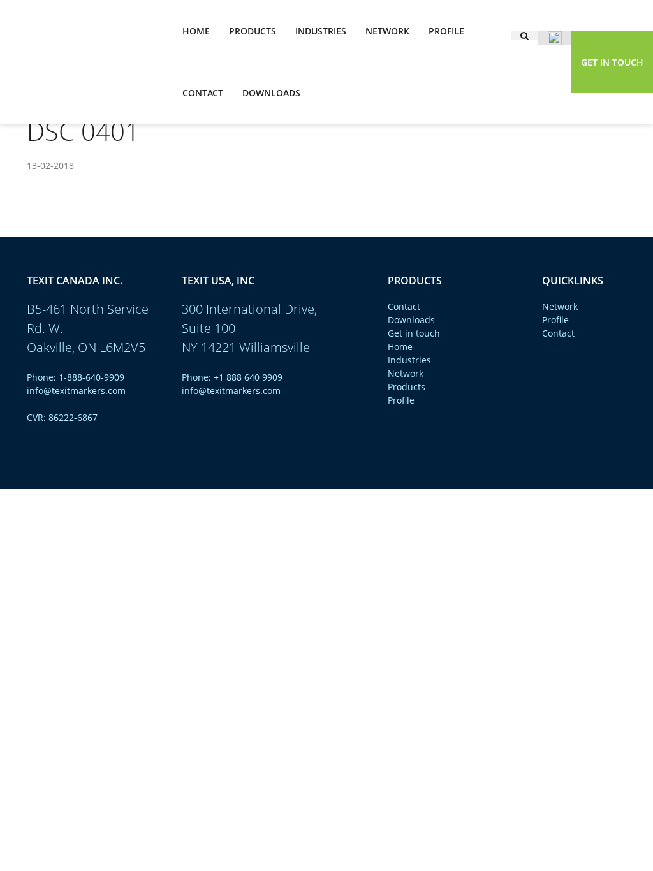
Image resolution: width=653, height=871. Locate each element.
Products (252, 31)
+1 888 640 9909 (248, 377)
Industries (320, 31)
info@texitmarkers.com (76, 390)
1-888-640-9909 (91, 377)
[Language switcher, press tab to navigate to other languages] (554, 38)
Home (196, 31)
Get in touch (612, 62)
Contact (202, 93)
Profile (446, 31)
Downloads (271, 93)
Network (387, 31)
